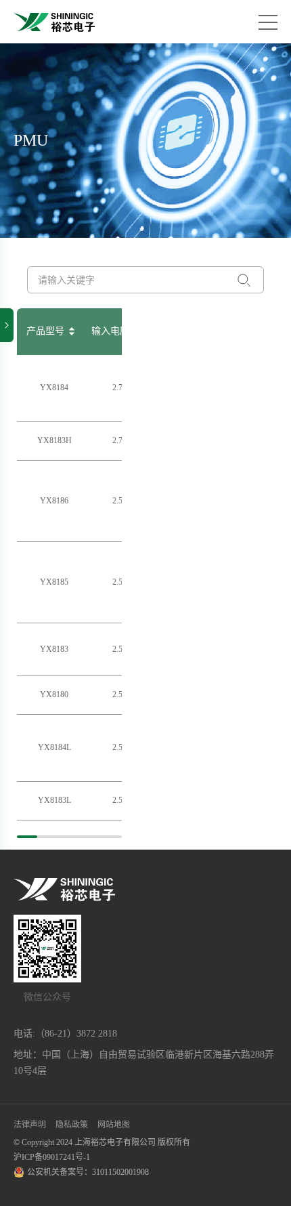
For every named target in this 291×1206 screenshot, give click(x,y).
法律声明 (30, 1124)
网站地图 (113, 1124)
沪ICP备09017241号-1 (52, 1157)
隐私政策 (71, 1124)
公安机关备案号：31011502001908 (88, 1172)
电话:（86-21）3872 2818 (65, 1033)
